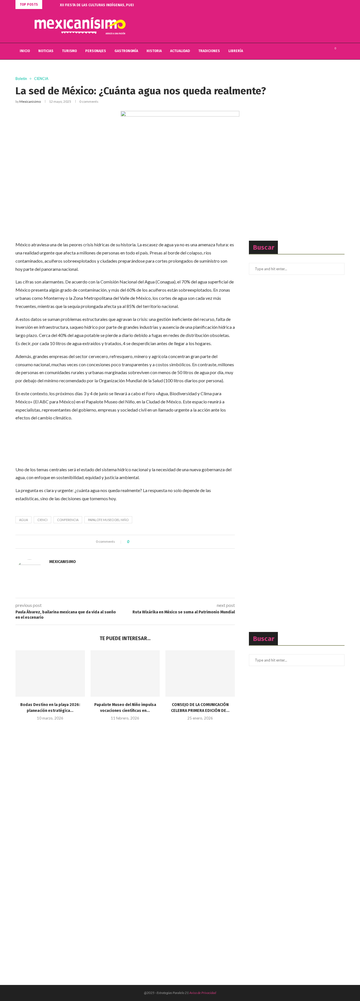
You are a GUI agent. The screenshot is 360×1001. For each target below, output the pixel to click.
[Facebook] (313, 51)
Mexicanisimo (30, 101)
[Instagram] (325, 51)
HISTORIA (154, 51)
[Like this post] (132, 541)
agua (23, 520)
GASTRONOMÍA (126, 51)
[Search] (342, 51)
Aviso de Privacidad (202, 993)
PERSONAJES (95, 51)
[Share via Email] (154, 541)
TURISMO (69, 51)
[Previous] (47, 4)
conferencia (67, 520)
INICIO (25, 51)
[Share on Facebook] (138, 541)
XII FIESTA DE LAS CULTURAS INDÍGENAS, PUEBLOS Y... (103, 5)
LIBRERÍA (235, 51)
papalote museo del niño (108, 520)
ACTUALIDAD (180, 51)
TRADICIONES (209, 51)
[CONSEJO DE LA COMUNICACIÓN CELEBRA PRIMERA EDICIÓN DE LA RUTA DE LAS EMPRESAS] (200, 673)
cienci (42, 520)
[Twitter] (319, 51)
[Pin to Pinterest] (148, 541)
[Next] (54, 4)
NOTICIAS (45, 51)
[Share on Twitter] (143, 541)
